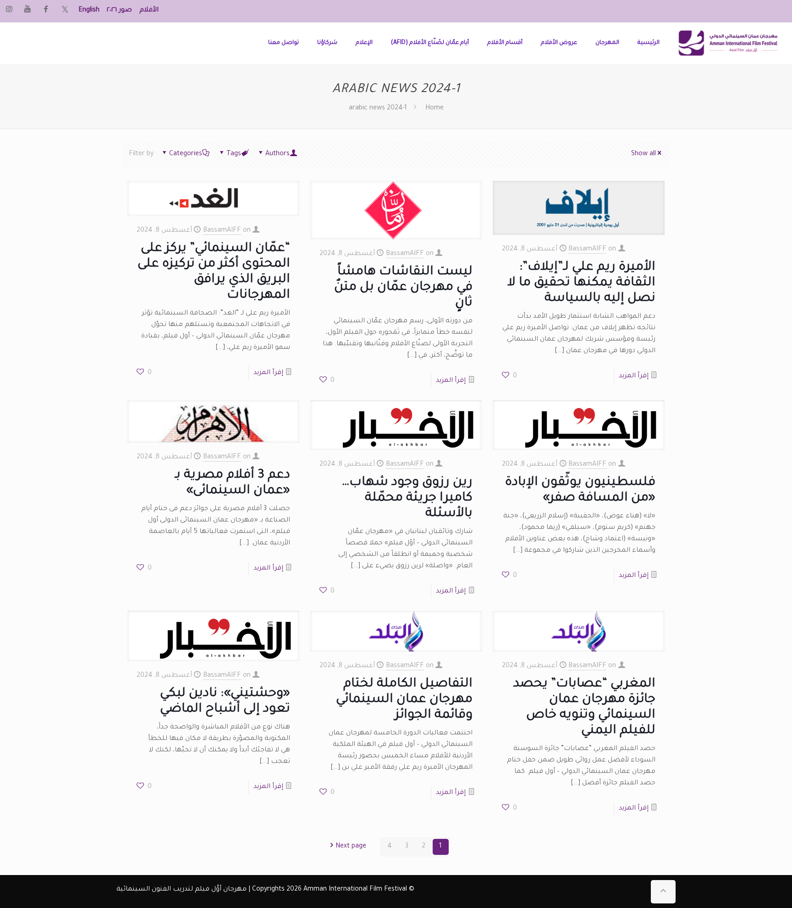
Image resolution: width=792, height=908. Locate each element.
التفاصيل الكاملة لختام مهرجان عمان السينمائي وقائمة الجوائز (404, 700)
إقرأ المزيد (268, 373)
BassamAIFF (222, 230)
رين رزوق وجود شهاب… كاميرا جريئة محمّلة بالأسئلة (407, 498)
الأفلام (149, 10)
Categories (185, 154)
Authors (277, 154)
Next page (351, 846)
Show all (643, 154)
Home (434, 108)
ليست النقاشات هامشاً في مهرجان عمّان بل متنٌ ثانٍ (403, 288)
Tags (233, 154)
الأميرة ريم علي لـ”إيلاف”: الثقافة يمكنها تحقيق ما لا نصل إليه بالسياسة (581, 283)
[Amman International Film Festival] (728, 43)
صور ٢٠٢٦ (119, 10)
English (88, 10)
